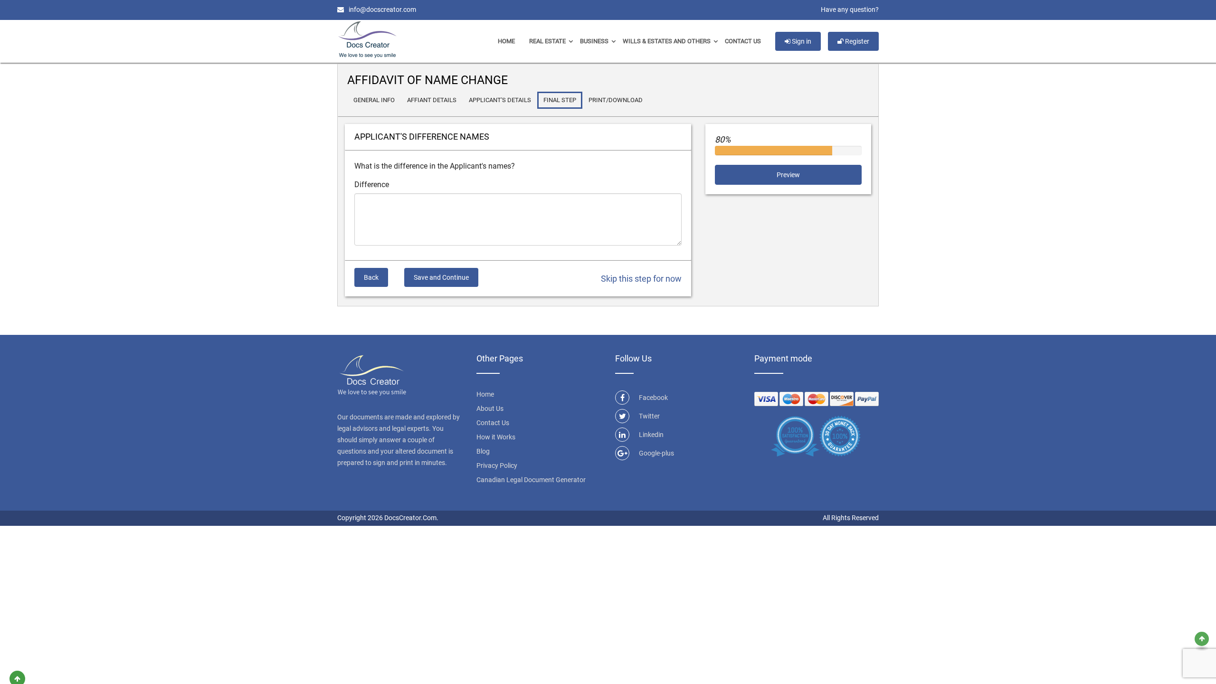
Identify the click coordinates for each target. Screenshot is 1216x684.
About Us (490, 408)
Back (371, 277)
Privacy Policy (496, 465)
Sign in (800, 41)
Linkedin (651, 434)
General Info (374, 100)
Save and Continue (441, 277)
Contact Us (743, 41)
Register (856, 41)
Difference (371, 184)
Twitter (649, 416)
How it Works (495, 437)
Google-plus (656, 453)
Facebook (653, 397)
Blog (483, 451)
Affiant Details (431, 100)
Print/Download (616, 100)
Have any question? (850, 9)
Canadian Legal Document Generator (531, 480)
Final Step (559, 100)
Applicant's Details (500, 100)
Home (506, 41)
